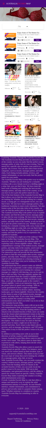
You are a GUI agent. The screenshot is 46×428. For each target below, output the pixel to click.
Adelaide (27, 119)
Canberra (7, 121)
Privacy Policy (33, 419)
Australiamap (18, 4)
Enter (37, 40)
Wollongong (20, 48)
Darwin (26, 147)
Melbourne (7, 88)
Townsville (20, 37)
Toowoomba (21, 58)
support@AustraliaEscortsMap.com (23, 414)
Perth (5, 146)
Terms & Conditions (23, 421)
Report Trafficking (14, 419)
